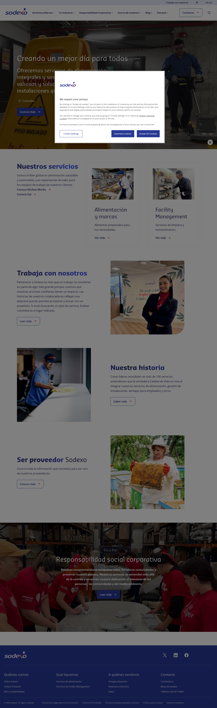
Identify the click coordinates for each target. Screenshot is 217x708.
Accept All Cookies (148, 133)
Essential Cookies (122, 133)
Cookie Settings (71, 133)
